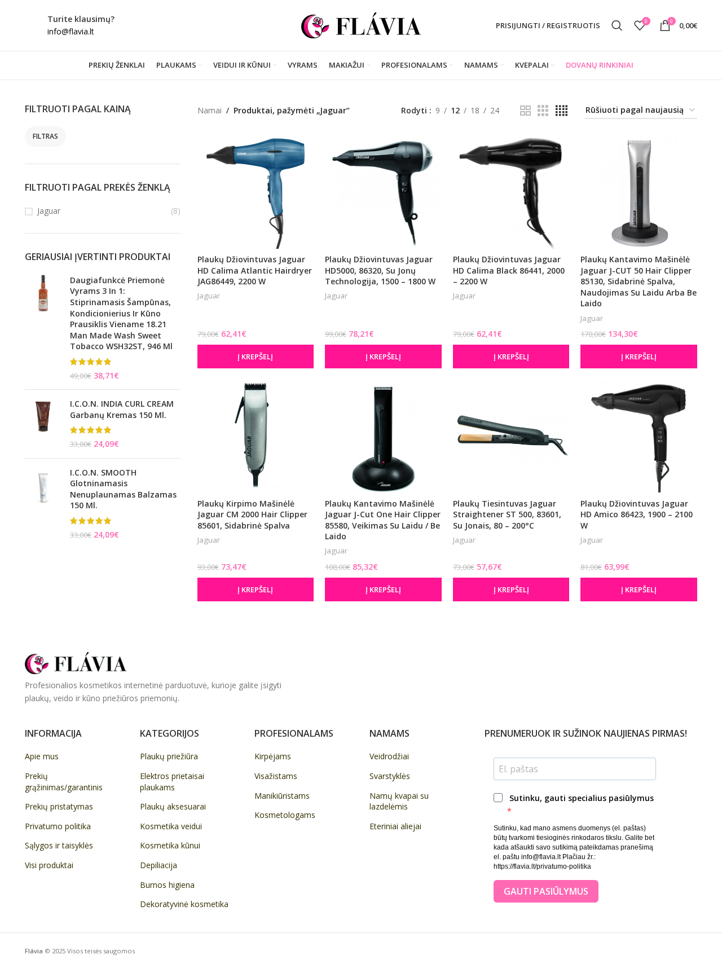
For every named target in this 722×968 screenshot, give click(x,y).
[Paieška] (617, 25)
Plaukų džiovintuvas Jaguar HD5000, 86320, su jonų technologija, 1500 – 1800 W (380, 270)
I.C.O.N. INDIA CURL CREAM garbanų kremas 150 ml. (122, 409)
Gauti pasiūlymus (546, 891)
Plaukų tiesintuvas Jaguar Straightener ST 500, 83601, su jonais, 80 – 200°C (507, 514)
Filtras (45, 136)
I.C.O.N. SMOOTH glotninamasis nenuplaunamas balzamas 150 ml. (123, 489)
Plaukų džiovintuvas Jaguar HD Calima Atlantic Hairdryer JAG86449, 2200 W (254, 270)
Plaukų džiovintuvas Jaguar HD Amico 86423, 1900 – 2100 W (636, 514)
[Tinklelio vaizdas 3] (543, 111)
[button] (255, 356)
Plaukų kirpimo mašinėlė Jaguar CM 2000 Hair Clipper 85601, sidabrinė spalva (252, 514)
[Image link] (75, 662)
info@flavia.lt (70, 31)
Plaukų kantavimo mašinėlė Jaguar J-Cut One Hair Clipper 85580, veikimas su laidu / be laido (383, 520)
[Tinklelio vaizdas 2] (525, 111)
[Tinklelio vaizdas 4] (561, 111)
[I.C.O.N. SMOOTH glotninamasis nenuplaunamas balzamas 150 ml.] (43, 503)
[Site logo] (361, 24)
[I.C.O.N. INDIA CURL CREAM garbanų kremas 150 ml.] (43, 423)
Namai (209, 110)
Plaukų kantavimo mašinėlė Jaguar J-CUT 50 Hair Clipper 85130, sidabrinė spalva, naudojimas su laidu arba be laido (638, 281)
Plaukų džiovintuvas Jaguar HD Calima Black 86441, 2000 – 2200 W (509, 270)
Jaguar (48, 210)
